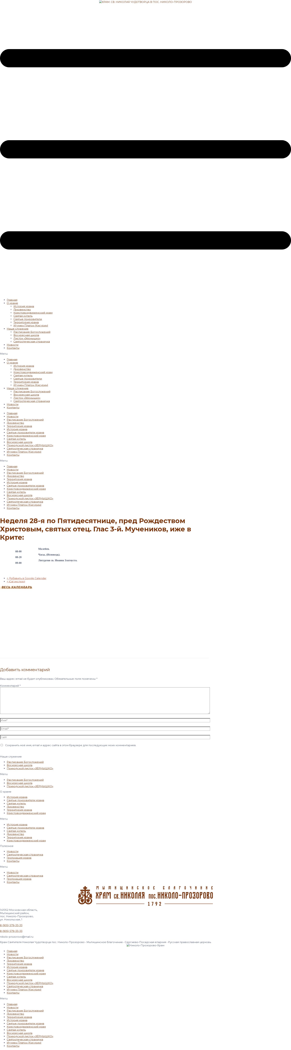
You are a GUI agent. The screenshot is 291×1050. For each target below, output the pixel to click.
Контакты (13, 348)
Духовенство (22, 309)
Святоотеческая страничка (31, 341)
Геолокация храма (19, 857)
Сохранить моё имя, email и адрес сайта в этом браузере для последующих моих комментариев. (70, 745)
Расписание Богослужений (31, 332)
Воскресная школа (26, 335)
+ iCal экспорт (16, 581)
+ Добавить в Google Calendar (26, 578)
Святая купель (23, 315)
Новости (12, 344)
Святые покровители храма (25, 432)
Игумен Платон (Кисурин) (30, 325)
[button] (145, 353)
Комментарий (10, 685)
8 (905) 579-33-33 (11, 925)
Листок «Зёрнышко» (26, 338)
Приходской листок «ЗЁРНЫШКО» (30, 445)
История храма (23, 306)
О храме (12, 303)
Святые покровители (27, 319)
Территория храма (26, 322)
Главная (12, 299)
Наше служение (17, 328)
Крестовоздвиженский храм (33, 312)
